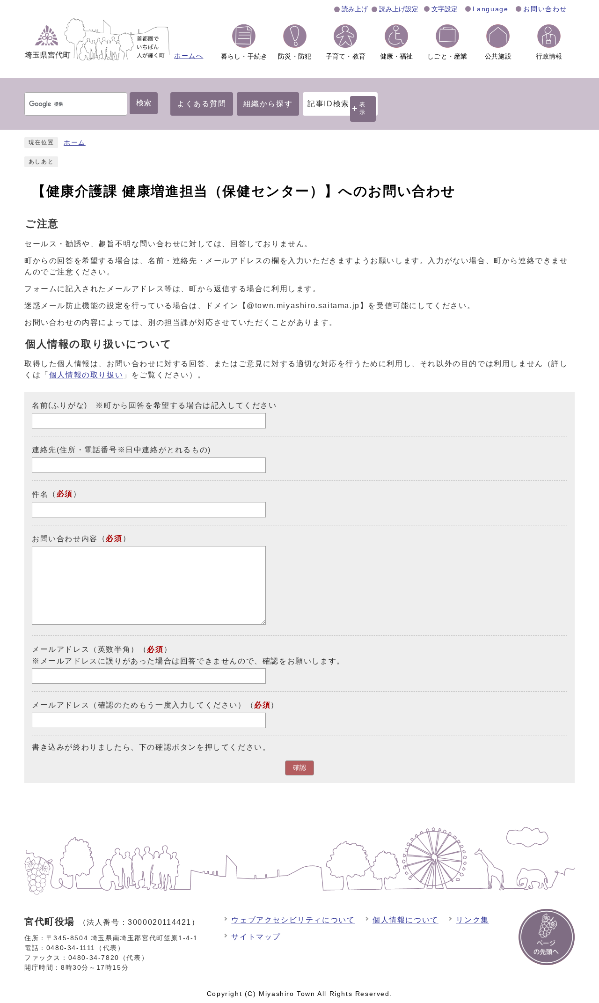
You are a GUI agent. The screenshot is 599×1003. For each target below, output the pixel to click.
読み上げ (355, 9)
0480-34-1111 (70, 947)
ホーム (75, 142)
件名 (40, 494)
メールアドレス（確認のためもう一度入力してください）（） (155, 705)
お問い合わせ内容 (65, 538)
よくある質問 (201, 104)
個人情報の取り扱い (86, 375)
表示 (362, 108)
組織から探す (268, 104)
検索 (143, 103)
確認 (299, 767)
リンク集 (472, 920)
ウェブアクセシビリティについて (293, 920)
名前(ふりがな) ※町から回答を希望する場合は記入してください (154, 405)
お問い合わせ (545, 9)
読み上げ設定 (398, 9)
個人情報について (405, 920)
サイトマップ (256, 937)
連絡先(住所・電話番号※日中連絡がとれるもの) (121, 450)
